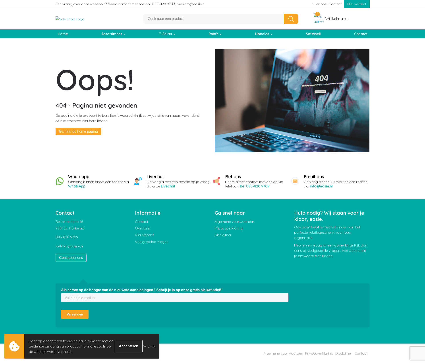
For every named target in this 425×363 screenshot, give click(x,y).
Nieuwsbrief (356, 4)
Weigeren (149, 346)
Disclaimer (223, 235)
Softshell (313, 34)
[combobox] (213, 19)
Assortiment (111, 34)
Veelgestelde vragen (151, 241)
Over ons (319, 4)
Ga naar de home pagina (78, 131)
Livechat (168, 186)
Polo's (213, 34)
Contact (335, 4)
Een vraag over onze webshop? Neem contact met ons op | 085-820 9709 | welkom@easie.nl (130, 4)
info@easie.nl (321, 186)
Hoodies (262, 34)
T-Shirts (165, 34)
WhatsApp (76, 186)
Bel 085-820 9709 (254, 186)
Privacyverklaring (229, 228)
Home (63, 34)
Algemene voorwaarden (234, 221)
